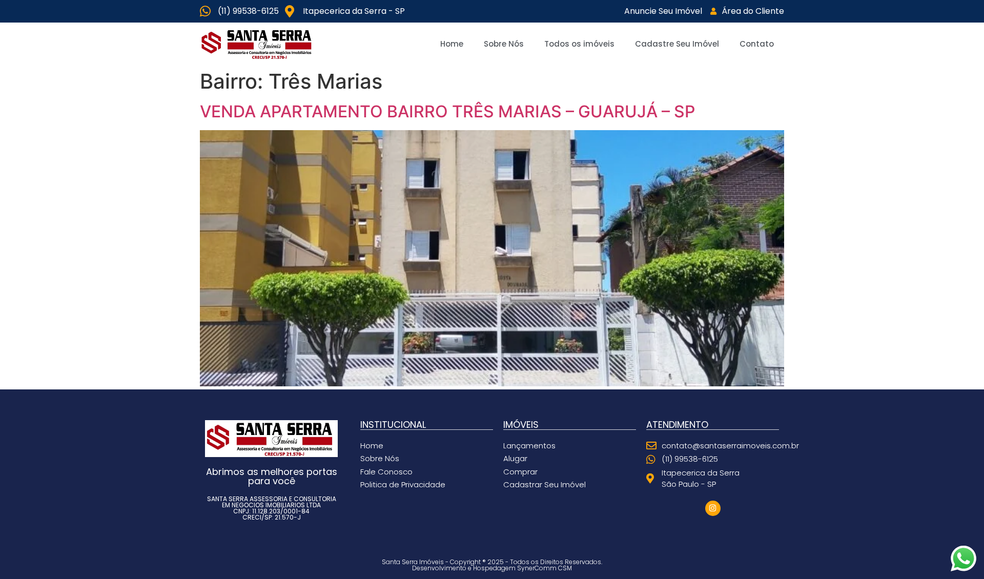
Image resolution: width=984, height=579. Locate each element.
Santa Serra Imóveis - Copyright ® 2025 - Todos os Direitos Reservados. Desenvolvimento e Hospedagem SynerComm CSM (492, 564)
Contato (757, 43)
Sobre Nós (504, 43)
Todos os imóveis (579, 43)
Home (451, 43)
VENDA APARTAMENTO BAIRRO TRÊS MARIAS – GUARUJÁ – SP (447, 111)
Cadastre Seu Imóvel (677, 43)
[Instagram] (713, 508)
